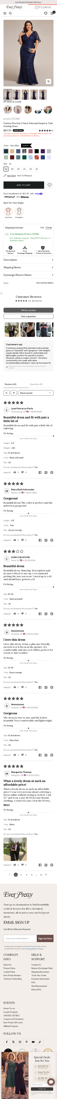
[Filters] (14, 393)
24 (30, 169)
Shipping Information (40, 972)
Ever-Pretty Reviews (12, 975)
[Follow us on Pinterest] (26, 1042)
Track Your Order (38, 975)
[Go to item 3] (43, 329)
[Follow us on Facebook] (7, 1042)
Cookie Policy (9, 972)
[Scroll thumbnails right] (50, 329)
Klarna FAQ (36, 989)
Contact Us (36, 965)
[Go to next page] (46, 875)
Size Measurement (39, 986)
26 (37, 169)
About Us (8, 965)
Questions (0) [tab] (36, 384)
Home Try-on (9, 1008)
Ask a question (28, 316)
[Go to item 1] (12, 329)
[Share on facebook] (40, 473)
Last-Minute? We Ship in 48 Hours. (28, 2)
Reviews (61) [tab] (10, 384)
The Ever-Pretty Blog (12, 979)
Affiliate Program (11, 1026)
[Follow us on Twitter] (13, 1042)
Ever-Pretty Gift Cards (13, 1022)
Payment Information (40, 979)
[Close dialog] (54, 1053)
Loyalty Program (11, 1012)
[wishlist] (46, 13)
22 (24, 169)
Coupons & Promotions (14, 1019)
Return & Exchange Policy (42, 968)
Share (6, 283)
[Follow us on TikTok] (39, 1042)
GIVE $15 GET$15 (12, 1015)
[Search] (10, 13)
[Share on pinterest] (51, 473)
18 (12, 169)
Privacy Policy (9, 968)
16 (6, 169)
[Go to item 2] (27, 329)
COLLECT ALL (42, 1089)
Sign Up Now (45, 938)
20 (18, 169)
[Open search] (7, 393)
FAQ (33, 982)
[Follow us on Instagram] (20, 1042)
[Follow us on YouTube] (33, 1042)
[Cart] (51, 13)
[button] (45, 130)
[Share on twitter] (46, 473)
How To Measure (24, 175)
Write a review (28, 310)
